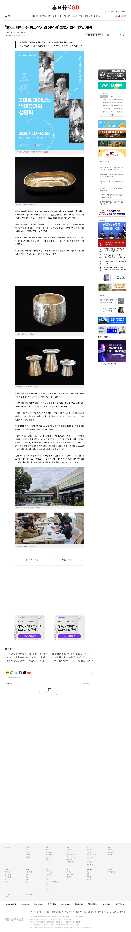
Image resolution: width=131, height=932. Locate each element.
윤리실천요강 (114, 912)
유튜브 (66, 559)
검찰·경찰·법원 (91, 854)
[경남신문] (38, 904)
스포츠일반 (29, 872)
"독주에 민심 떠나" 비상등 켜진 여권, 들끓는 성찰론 (114, 244)
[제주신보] (120, 904)
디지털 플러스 (103, 337)
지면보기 (107, 11)
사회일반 (89, 849)
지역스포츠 (29, 884)
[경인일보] (52, 904)
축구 (27, 877)
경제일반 (69, 849)
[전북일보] (106, 904)
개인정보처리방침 (80, 912)
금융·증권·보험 (71, 854)
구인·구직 (69, 859)
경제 (54, 15)
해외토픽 (109, 854)
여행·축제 (49, 874)
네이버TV (32, 559)
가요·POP (69, 877)
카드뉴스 (89, 879)
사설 (27, 849)
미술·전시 (8, 877)
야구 (27, 874)
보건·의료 (90, 857)
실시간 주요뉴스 (104, 161)
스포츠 (74, 15)
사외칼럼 (28, 854)
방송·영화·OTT (71, 874)
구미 (6, 896)
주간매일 (97, 15)
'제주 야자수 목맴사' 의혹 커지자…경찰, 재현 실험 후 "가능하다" (111, 196)
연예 (68, 869)
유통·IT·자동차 (71, 862)
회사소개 (32, 912)
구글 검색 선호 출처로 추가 (95, 35)
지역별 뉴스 (90, 864)
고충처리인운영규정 (57, 912)
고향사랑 (7, 894)
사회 (59, 15)
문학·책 (7, 879)
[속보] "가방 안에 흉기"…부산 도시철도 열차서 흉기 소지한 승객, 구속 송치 (111, 168)
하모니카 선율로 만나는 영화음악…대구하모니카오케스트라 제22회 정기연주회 (79, 657)
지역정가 (48, 859)
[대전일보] (79, 904)
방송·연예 (88, 15)
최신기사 (35, 15)
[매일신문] (11, 904)
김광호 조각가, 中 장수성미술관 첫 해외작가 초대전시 (26, 657)
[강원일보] (24, 904)
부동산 (68, 852)
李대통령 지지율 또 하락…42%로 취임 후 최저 (115, 262)
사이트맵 (122, 912)
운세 (47, 889)
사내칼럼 (28, 852)
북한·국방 (49, 857)
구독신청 (46, 912)
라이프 (81, 15)
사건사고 (89, 852)
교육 (88, 859)
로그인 (117, 11)
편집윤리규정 (92, 912)
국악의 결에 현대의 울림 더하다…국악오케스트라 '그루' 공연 (72, 660)
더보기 (124, 337)
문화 (68, 15)
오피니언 (43, 15)
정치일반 (48, 849)
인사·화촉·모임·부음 (52, 881)
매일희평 (28, 857)
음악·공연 (8, 874)
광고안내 (39, 912)
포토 (88, 874)
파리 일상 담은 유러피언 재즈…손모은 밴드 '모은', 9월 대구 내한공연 (31, 653)
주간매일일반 (111, 872)
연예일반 (69, 872)
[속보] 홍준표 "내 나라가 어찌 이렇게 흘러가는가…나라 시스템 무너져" (112, 175)
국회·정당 (49, 854)
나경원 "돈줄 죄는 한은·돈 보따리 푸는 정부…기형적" (108, 310)
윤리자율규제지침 (102, 912)
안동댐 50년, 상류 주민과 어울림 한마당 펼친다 (115, 112)
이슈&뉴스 (103, 295)
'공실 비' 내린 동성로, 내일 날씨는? (108, 364)
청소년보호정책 (69, 912)
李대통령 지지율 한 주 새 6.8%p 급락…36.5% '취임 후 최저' (114, 250)
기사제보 (112, 11)
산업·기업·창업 (71, 857)
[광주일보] (65, 904)
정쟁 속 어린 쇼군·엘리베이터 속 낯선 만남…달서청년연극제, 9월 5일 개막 (33, 660)
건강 (47, 879)
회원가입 (122, 11)
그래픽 (89, 877)
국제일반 (109, 849)
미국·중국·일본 (111, 852)
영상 (88, 872)
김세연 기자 (9, 32)
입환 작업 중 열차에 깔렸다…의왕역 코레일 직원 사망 (108, 301)
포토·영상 (90, 869)
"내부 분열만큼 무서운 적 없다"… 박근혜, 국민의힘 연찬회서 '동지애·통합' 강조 (115, 256)
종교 (6, 881)
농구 (27, 879)
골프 (27, 881)
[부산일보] (92, 904)
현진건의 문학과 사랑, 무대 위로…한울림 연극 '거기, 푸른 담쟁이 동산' (76, 653)
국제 (64, 15)
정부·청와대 (49, 852)
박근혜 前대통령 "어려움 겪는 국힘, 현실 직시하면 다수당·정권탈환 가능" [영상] (115, 269)
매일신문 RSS (29, 894)
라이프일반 (49, 872)
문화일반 (7, 872)
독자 (47, 884)
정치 (49, 15)
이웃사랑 (89, 862)
